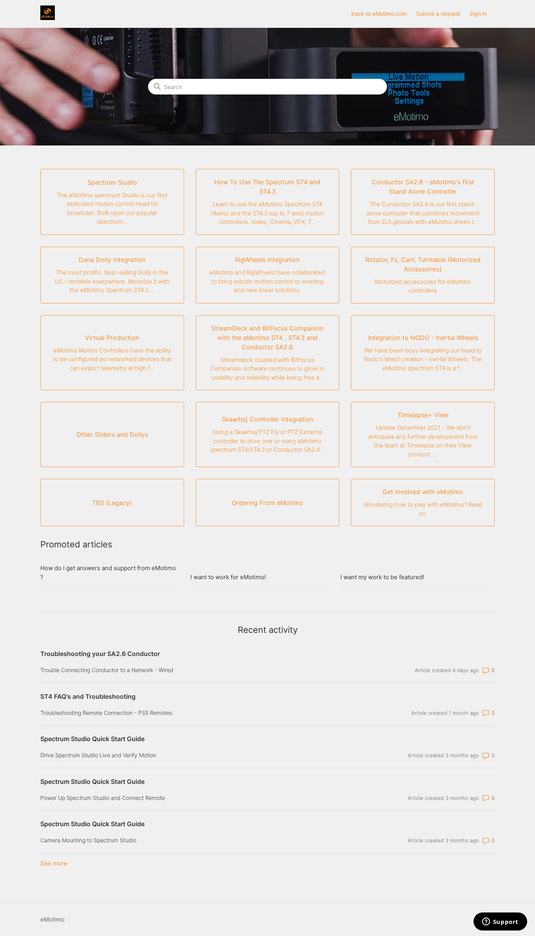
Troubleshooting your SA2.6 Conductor (100, 654)
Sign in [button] (478, 13)
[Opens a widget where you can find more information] (500, 922)
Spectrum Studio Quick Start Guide (92, 739)
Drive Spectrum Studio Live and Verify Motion (98, 755)
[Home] (47, 18)
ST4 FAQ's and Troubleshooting (88, 696)
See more (53, 863)
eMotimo (52, 919)
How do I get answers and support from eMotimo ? (108, 572)
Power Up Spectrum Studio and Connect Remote (102, 797)
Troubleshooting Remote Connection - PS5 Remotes (106, 712)
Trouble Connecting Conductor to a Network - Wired (107, 670)
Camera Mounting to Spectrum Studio (88, 840)
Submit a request (438, 13)
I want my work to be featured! (382, 577)
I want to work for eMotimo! (228, 577)
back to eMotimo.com (379, 13)
